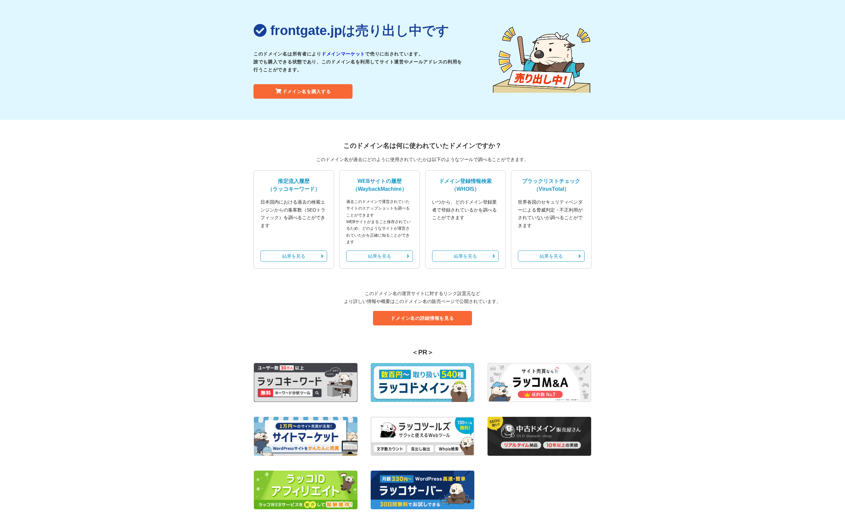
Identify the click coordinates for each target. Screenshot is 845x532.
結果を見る (293, 256)
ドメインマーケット (343, 53)
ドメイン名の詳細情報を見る (422, 318)
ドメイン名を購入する (307, 91)
